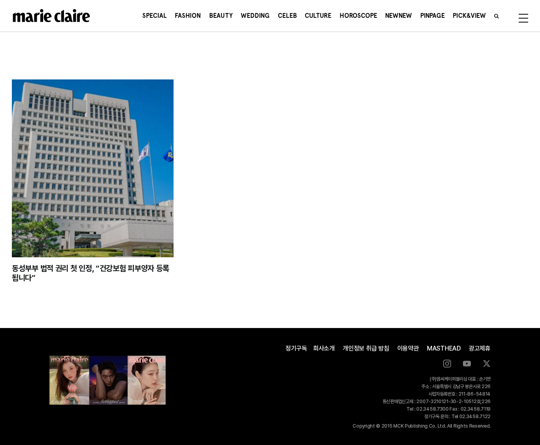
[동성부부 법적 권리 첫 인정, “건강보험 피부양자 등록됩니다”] (93, 168)
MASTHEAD (444, 348)
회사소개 (324, 348)
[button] (496, 16)
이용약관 (408, 348)
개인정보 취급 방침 (366, 348)
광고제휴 (480, 348)
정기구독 (296, 348)
